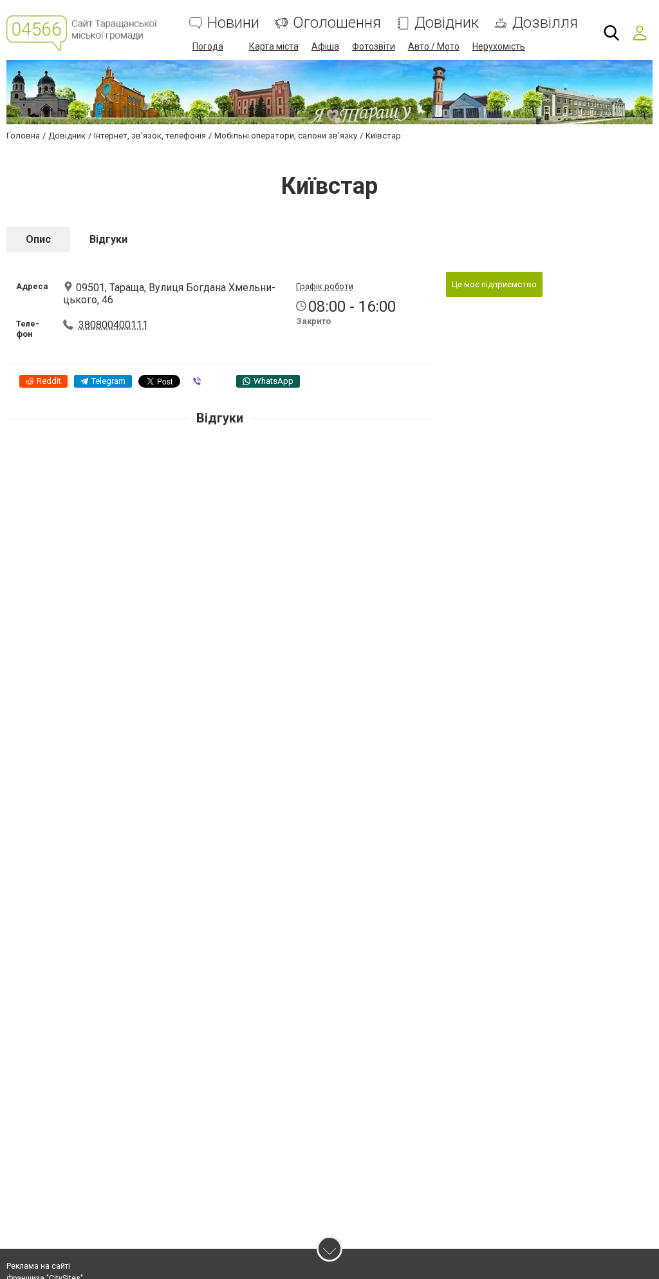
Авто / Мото (433, 46)
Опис (38, 239)
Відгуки (108, 239)
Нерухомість (498, 46)
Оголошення (337, 23)
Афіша (325, 46)
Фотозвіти (373, 46)
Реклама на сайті (38, 1266)
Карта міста (274, 46)
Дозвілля (545, 23)
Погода (207, 46)
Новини (233, 23)
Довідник (446, 23)
